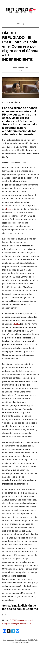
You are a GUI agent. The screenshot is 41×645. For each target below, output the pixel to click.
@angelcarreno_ (20, 162)
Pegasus (10, 209)
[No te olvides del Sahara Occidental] (20, 11)
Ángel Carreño (8, 162)
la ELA (17, 324)
